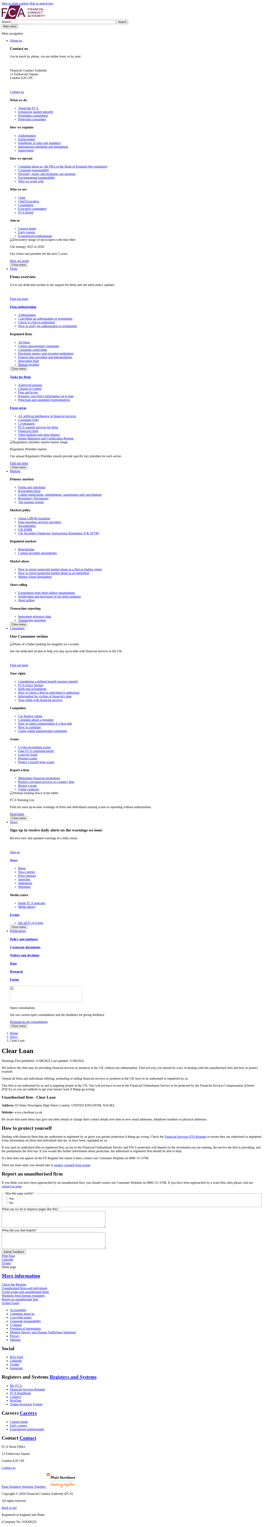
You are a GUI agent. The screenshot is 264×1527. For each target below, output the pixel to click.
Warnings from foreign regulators (23, 1295)
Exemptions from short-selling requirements (46, 593)
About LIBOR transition (34, 518)
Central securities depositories (37, 553)
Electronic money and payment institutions (45, 353)
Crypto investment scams (34, 747)
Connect (15, 1397)
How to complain (29, 727)
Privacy (15, 1336)
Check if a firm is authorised (36, 322)
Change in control (29, 388)
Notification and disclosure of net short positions (49, 596)
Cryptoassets (26, 423)
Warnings (24, 887)
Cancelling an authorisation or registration (45, 318)
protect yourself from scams (72, 1165)
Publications (18, 931)
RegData (15, 1400)
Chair (21, 197)
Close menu (19, 264)
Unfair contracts (28, 789)
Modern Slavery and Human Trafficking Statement (43, 1332)
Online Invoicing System (26, 1404)
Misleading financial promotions (39, 778)
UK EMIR (25, 529)
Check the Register (14, 1284)
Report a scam (27, 785)
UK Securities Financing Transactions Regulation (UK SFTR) (58, 533)
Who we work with (31, 181)
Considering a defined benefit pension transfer (48, 681)
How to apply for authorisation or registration (47, 326)
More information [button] (21, 1275)
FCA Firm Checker (30, 685)
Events (14, 915)
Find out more (19, 299)
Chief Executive (28, 201)
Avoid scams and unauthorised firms (25, 1292)
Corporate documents (25, 947)
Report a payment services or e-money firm (46, 782)
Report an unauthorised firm (20, 1299)
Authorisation (27, 135)
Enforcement (26, 139)
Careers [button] (28, 1413)
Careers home (27, 228)
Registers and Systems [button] (73, 1377)
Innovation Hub (28, 361)
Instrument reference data (34, 616)
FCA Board (25, 212)
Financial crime (28, 431)
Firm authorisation (23, 307)
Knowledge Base (29, 491)
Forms (14, 979)
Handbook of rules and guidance (39, 143)
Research (16, 971)
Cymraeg (16, 1325)
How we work (19, 260)
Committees (26, 205)
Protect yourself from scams (36, 762)
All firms (24, 342)
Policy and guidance (24, 939)
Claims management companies (38, 346)
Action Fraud (10, 1303)
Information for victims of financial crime (45, 696)
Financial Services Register (27, 1389)
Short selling (26, 600)
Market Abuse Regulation (35, 576)
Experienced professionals (35, 236)
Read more (17, 814)
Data (13, 963)
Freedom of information (25, 1328)
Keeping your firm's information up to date (46, 396)
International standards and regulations (43, 146)
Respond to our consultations (29, 1022)
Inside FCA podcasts (31, 903)
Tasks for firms (20, 377)
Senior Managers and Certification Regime (46, 438)
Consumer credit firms (32, 349)
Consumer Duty (28, 420)
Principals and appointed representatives (44, 400)
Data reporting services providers (39, 522)
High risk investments (32, 689)
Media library (27, 907)
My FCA (16, 1385)
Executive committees (32, 208)
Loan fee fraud (27, 754)
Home (14, 1033)
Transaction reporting (32, 620)
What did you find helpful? (19, 1230)
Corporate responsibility (33, 170)
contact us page (12, 1186)
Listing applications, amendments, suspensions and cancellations (60, 494)
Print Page (8, 1256)
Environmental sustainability (36, 177)
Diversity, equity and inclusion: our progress (46, 174)
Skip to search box (41, 3)
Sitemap (15, 1339)
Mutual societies (28, 364)
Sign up (15, 852)
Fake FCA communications (36, 751)
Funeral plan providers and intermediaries (45, 357)
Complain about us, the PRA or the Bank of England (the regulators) (62, 166)
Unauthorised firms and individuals (24, 1288)
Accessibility (18, 1310)
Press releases (27, 875)
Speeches (24, 879)
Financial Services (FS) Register (185, 1136)
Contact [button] (28, 1438)
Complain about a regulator (36, 720)
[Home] (23, 18)
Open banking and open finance (39, 434)
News (14, 822)
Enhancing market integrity (35, 112)
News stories (26, 872)
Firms (13, 268)
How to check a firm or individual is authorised (48, 692)
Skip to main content (15, 3)
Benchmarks (26, 549)
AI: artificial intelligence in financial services (47, 416)
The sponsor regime (31, 502)
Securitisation (27, 526)
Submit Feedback (13, 1251)
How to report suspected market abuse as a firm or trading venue (60, 569)
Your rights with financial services (40, 700)
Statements (25, 883)
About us (16, 40)
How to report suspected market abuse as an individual (53, 573)
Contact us (17, 92)
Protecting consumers (32, 119)
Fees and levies (28, 392)
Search (6, 22)
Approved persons (30, 385)
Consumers (17, 628)
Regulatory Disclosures (33, 498)
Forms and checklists (31, 487)
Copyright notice (21, 1317)
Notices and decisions (24, 955)
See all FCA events (30, 923)
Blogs (22, 868)
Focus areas (18, 408)
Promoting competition (33, 115)
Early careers (26, 232)
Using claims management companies (42, 731)
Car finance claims (30, 716)
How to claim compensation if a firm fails (45, 723)
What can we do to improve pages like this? (30, 1209)
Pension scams (27, 758)
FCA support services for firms (38, 427)
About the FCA (28, 108)
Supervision (26, 150)
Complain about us (22, 1313)
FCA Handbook (20, 1393)
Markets (15, 471)
